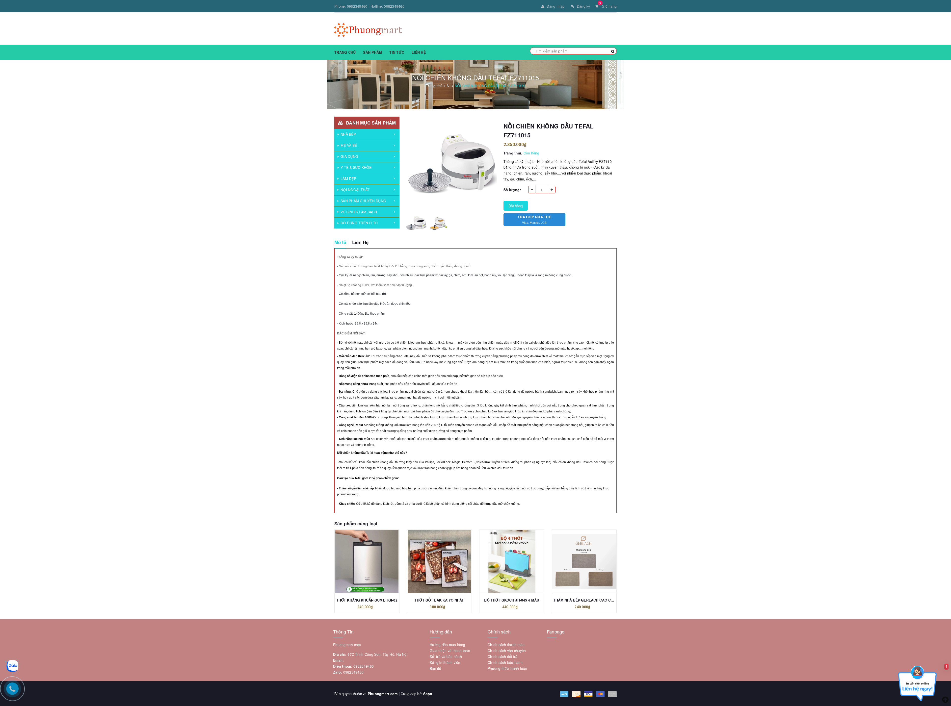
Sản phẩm (372, 52)
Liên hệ (419, 52)
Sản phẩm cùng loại (355, 523)
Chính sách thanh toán (506, 644)
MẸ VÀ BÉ (349, 145)
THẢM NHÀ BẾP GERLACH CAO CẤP (584, 600)
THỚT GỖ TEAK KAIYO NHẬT (439, 600)
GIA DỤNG (349, 156)
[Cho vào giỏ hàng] (361, 561)
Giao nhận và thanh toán (450, 650)
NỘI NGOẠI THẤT (355, 189)
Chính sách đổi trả (503, 656)
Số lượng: (512, 189)
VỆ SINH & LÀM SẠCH (359, 211)
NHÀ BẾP (348, 134)
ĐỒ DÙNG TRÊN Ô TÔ (359, 222)
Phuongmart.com (383, 693)
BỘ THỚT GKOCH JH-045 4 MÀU (511, 600)
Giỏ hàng (608, 6)
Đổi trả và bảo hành (446, 656)
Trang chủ (345, 52)
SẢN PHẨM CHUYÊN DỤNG (363, 200)
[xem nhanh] (372, 561)
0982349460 (357, 6)
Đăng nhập (555, 6)
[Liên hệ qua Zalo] (12, 666)
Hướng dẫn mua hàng (447, 644)
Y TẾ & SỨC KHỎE (356, 167)
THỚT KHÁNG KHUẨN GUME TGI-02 (366, 600)
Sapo (427, 693)
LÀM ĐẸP (348, 178)
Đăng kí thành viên (445, 662)
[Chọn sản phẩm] (434, 561)
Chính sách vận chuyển (507, 650)
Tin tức (396, 52)
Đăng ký (583, 6)
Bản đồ (435, 668)
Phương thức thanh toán (507, 668)
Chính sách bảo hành (505, 662)
